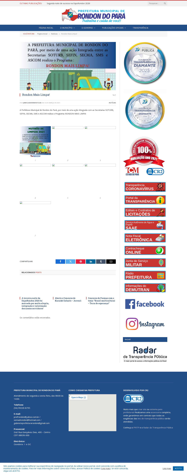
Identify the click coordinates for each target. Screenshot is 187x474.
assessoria (156, 412)
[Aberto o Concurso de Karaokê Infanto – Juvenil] (68, 286)
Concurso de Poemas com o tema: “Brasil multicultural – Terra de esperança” (101, 301)
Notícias (112, 103)
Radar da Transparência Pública (158, 427)
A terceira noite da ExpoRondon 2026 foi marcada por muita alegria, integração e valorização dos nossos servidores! (35, 303)
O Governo (87, 27)
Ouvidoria (18, 444)
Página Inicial (46, 27)
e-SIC (28, 444)
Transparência (140, 27)
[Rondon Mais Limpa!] (68, 66)
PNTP (136, 427)
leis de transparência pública (151, 418)
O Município (66, 27)
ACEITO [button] (178, 468)
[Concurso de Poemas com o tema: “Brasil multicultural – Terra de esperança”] (101, 286)
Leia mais (105, 468)
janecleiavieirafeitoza (32, 103)
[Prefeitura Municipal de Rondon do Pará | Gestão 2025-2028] (93, 15)
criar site (142, 409)
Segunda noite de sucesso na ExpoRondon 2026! (68, 3)
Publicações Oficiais (112, 27)
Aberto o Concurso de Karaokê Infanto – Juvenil (68, 299)
